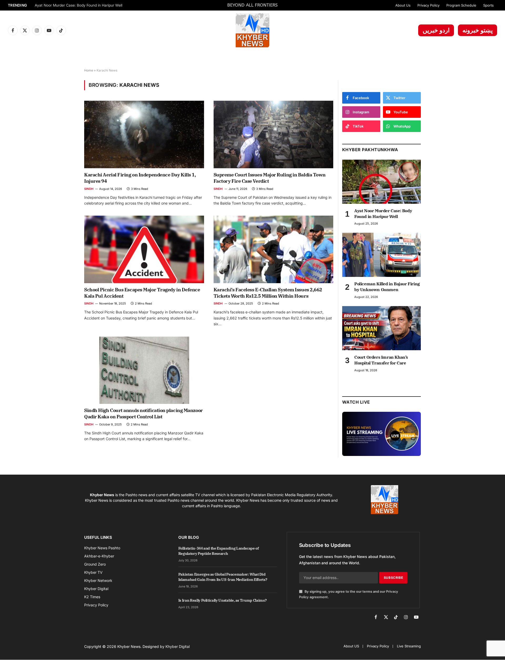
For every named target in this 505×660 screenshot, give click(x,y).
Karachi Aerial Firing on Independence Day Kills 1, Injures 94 (140, 178)
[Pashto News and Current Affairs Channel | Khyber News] (252, 30)
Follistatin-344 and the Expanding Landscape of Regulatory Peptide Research (218, 551)
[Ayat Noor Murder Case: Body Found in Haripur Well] (381, 182)
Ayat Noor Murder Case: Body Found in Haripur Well (78, 5)
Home (88, 70)
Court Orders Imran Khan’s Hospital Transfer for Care (381, 359)
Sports (488, 5)
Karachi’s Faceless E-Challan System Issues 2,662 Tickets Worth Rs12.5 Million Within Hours (268, 293)
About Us (403, 5)
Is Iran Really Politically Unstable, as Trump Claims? (222, 600)
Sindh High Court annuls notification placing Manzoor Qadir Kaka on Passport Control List (143, 413)
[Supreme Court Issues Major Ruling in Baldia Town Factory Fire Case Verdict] (274, 134)
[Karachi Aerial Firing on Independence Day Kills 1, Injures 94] (144, 134)
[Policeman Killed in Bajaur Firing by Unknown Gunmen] (381, 255)
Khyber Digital (177, 646)
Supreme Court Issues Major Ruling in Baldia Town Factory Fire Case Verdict (270, 178)
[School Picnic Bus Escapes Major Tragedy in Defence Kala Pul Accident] (144, 249)
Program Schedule (461, 5)
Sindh (88, 189)
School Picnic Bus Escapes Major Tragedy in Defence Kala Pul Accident (142, 293)
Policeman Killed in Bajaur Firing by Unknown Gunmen (387, 286)
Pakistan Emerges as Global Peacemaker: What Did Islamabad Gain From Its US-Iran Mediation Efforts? (222, 577)
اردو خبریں (436, 30)
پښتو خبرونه (477, 30)
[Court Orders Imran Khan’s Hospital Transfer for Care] (381, 328)
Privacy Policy (428, 5)
